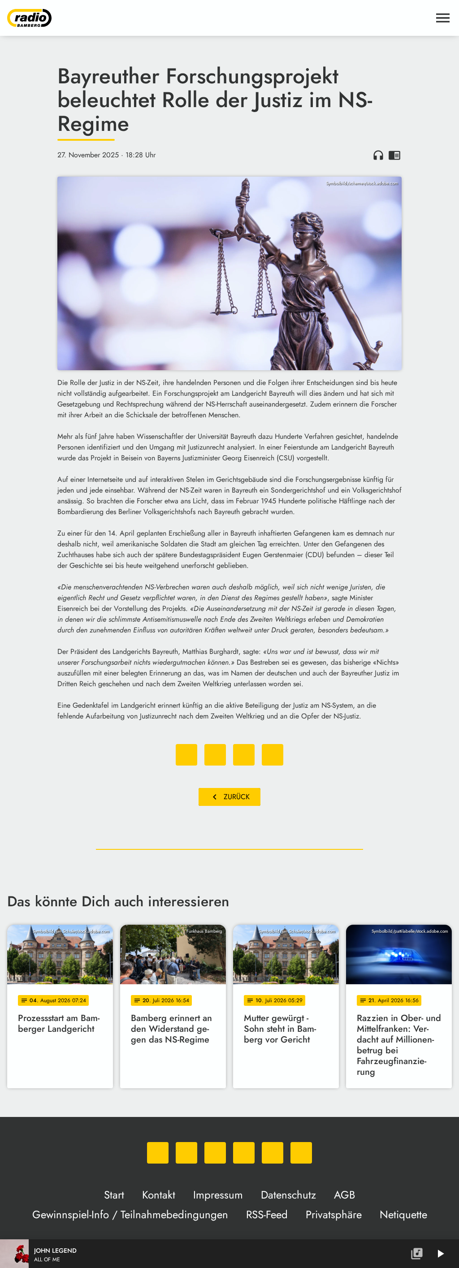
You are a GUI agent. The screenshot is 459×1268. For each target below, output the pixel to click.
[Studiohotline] (301, 1153)
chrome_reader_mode (394, 155)
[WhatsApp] (158, 1153)
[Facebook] (186, 1153)
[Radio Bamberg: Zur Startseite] (218, 18)
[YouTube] (244, 1153)
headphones (378, 155)
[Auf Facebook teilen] (186, 755)
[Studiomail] (272, 1153)
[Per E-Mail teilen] (272, 755)
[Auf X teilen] (215, 755)
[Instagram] (215, 1153)
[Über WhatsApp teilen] (244, 755)
